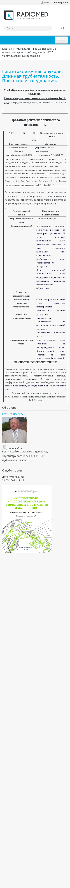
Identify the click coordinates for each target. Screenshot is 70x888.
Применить (63, 28)
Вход (46, 2)
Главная (7, 48)
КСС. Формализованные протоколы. (28, 54)
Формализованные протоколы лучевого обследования (29, 50)
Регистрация (61, 2)
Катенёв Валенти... (14, 414)
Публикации (22, 48)
